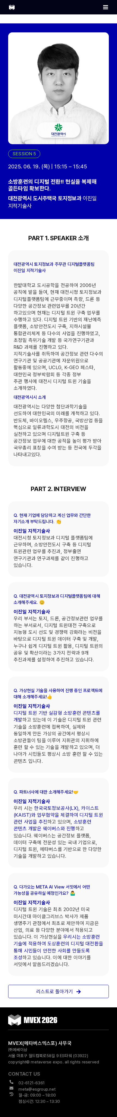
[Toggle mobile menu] (106, 7)
